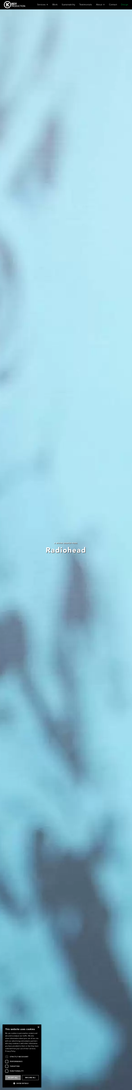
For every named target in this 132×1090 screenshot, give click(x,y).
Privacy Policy (10, 1051)
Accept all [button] (13, 1077)
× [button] (38, 1027)
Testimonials (85, 5)
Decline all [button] (30, 1077)
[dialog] (22, 1055)
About (99, 5)
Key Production (14, 4)
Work (55, 5)
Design (124, 5)
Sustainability (68, 5)
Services (41, 5)
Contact (113, 5)
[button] (22, 1083)
